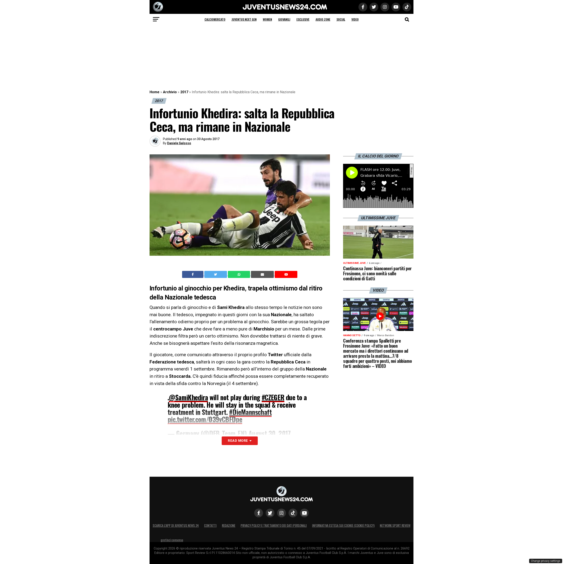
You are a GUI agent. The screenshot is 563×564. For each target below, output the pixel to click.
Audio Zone (323, 19)
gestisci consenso (172, 540)
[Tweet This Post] (216, 274)
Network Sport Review (395, 525)
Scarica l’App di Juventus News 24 (176, 525)
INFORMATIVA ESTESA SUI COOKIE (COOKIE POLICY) (343, 525)
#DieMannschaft (250, 412)
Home (154, 92)
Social (340, 19)
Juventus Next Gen (244, 19)
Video (355, 19)
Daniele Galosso (179, 143)
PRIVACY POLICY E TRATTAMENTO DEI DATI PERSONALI (274, 525)
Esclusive (302, 19)
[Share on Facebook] (193, 274)
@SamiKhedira (188, 397)
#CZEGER (273, 397)
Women (267, 19)
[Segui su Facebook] (258, 513)
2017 (184, 92)
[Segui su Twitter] (270, 513)
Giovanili (284, 19)
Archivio (170, 92)
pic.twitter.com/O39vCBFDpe (205, 419)
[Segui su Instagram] (281, 513)
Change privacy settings (545, 560)
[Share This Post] (239, 274)
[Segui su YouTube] (304, 513)
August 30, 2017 (270, 433)
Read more (238, 441)
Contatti (210, 525)
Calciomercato (215, 19)
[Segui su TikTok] (293, 513)
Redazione (228, 525)
